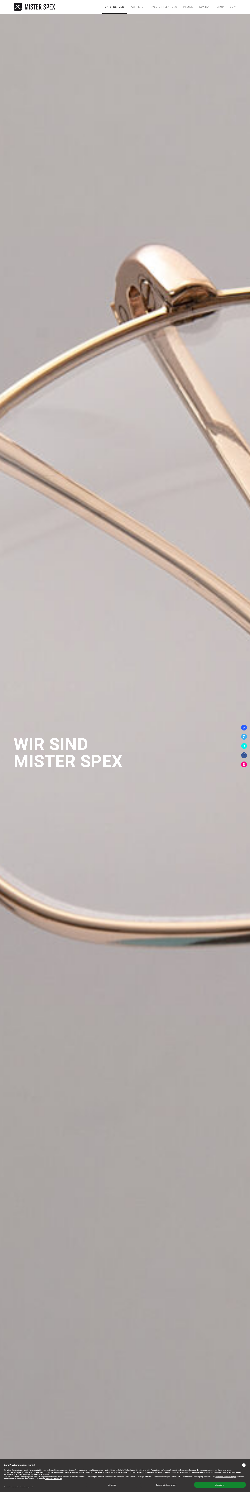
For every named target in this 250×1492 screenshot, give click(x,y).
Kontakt (205, 6)
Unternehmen (114, 6)
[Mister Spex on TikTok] (244, 746)
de (231, 6)
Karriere (137, 6)
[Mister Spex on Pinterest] (244, 737)
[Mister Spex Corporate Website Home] (35, 7)
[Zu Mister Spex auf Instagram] (244, 764)
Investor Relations (163, 6)
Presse (188, 6)
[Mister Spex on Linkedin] (244, 727)
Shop (220, 6)
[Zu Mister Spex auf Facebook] (244, 755)
